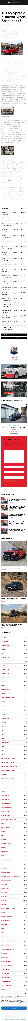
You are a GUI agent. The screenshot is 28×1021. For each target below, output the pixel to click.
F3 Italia (4, 848)
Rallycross (5, 937)
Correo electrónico (8, 470)
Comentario (6, 449)
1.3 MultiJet (5, 669)
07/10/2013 (3, 24)
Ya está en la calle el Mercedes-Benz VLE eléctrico (14, 428)
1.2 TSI (3, 665)
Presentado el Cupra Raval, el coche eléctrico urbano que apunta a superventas (17, 507)
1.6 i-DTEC (4, 714)
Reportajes (5, 945)
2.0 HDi (3, 746)
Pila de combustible (7, 916)
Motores (4, 884)
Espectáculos (5, 843)
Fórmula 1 (4, 852)
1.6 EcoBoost (5, 706)
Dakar (3, 823)
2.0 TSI (3, 754)
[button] (26, 993)
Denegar (14, 1012)
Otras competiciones (8, 908)
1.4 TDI (3, 677)
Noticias (5, 384)
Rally (3, 933)
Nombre (6, 464)
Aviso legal (23, 1019)
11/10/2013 (6, 389)
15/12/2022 (3, 569)
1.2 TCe (3, 661)
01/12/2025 (11, 517)
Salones (4, 953)
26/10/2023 (11, 524)
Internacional (6, 860)
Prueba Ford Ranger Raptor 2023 (10, 568)
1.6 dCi (3, 702)
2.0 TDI (3, 750)
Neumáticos (5, 888)
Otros (3, 912)
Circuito (4, 787)
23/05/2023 (11, 532)
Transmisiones (6, 981)
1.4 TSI (3, 681)
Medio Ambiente (6, 872)
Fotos (3, 856)
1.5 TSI (3, 694)
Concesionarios (6, 807)
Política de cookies (7, 1019)
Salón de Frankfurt (7, 949)
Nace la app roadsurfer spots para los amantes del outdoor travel (11, 625)
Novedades (3, 8)
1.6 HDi (3, 710)
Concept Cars (5, 803)
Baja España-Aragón (8, 779)
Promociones (5, 920)
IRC (2, 864)
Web (4, 475)
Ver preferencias (14, 1016)
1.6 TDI (3, 726)
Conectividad (5, 811)
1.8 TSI (3, 734)
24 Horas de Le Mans (7, 762)
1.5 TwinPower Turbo (8, 698)
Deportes (4, 831)
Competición (5, 795)
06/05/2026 (17, 431)
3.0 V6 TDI (4, 775)
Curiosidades (5, 815)
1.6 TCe (3, 722)
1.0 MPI (3, 649)
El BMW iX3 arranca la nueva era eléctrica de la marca (17, 515)
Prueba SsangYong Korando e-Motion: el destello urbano (17, 522)
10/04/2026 (11, 510)
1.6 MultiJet (5, 718)
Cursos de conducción (8, 819)
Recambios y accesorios (9, 941)
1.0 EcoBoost (5, 645)
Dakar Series (5, 827)
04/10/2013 (6, 372)
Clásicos (4, 791)
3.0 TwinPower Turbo (8, 771)
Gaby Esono (9, 24)
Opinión (3, 904)
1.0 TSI (3, 653)
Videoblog (4, 989)
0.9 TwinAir (4, 641)
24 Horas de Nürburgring (9, 766)
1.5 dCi (3, 685)
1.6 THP (3, 730)
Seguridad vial (6, 961)
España (3, 839)
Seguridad (4, 957)
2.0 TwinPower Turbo (8, 758)
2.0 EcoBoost (5, 742)
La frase (4, 868)
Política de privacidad (15, 1019)
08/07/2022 (3, 627)
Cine (2, 783)
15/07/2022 (3, 601)
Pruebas (4, 925)
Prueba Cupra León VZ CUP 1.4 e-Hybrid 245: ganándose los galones (13, 599)
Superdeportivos (6, 965)
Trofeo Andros (6, 985)
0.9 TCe (3, 637)
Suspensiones (5, 969)
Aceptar (14, 1008)
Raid (2, 929)
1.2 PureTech (5, 657)
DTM (2, 835)
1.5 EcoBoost (5, 689)
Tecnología (5, 973)
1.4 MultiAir (5, 673)
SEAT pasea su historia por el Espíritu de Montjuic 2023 (17, 530)
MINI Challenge (6, 880)
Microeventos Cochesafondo (10, 876)
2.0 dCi (3, 738)
